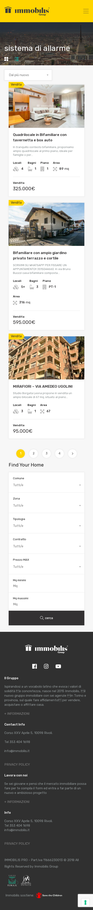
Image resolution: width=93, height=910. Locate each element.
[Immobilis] (27, 16)
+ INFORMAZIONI (16, 714)
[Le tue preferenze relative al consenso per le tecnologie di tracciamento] (85, 902)
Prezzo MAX (21, 559)
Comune (18, 478)
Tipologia (19, 519)
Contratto (19, 539)
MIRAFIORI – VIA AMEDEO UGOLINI (43, 386)
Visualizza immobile (46, 119)
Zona (16, 498)
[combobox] (28, 75)
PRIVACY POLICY (17, 764)
